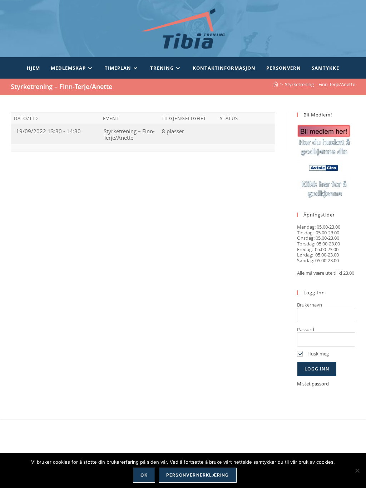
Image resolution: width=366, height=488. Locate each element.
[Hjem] (275, 84)
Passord (305, 329)
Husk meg (317, 353)
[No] (357, 470)
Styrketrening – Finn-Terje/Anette (320, 84)
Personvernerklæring (197, 475)
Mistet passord (313, 383)
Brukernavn (309, 305)
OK (143, 475)
